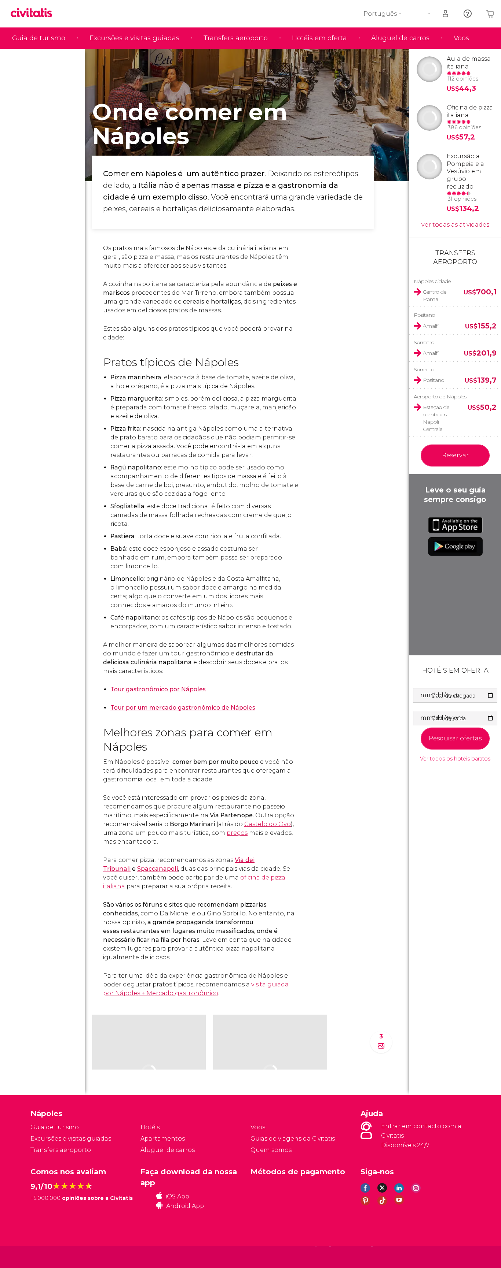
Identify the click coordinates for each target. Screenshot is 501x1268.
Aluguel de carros (400, 38)
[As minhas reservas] (446, 13)
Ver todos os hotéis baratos (455, 759)
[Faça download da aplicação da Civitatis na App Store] (455, 525)
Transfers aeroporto (236, 38)
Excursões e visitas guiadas (134, 38)
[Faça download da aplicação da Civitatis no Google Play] (455, 546)
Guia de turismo (38, 38)
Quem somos (271, 1149)
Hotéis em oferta (319, 38)
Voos (461, 38)
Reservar (455, 455)
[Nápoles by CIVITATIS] (34, 13)
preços (237, 832)
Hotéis (150, 1127)
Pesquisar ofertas (455, 738)
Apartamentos (162, 1138)
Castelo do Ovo (267, 824)
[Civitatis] (48, 1256)
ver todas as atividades (455, 224)
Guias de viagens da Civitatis (293, 1138)
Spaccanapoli (157, 868)
